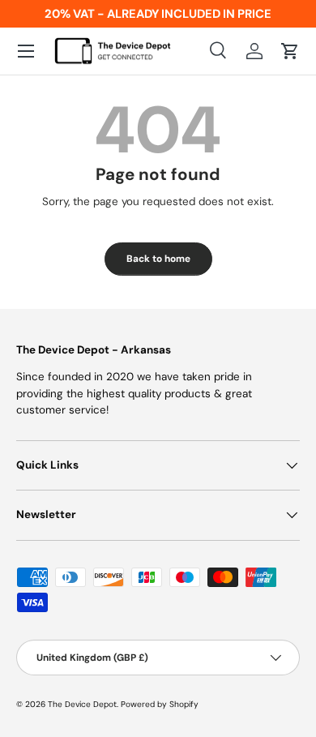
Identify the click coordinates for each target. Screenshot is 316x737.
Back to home (158, 258)
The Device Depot (82, 704)
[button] (290, 51)
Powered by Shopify (160, 704)
